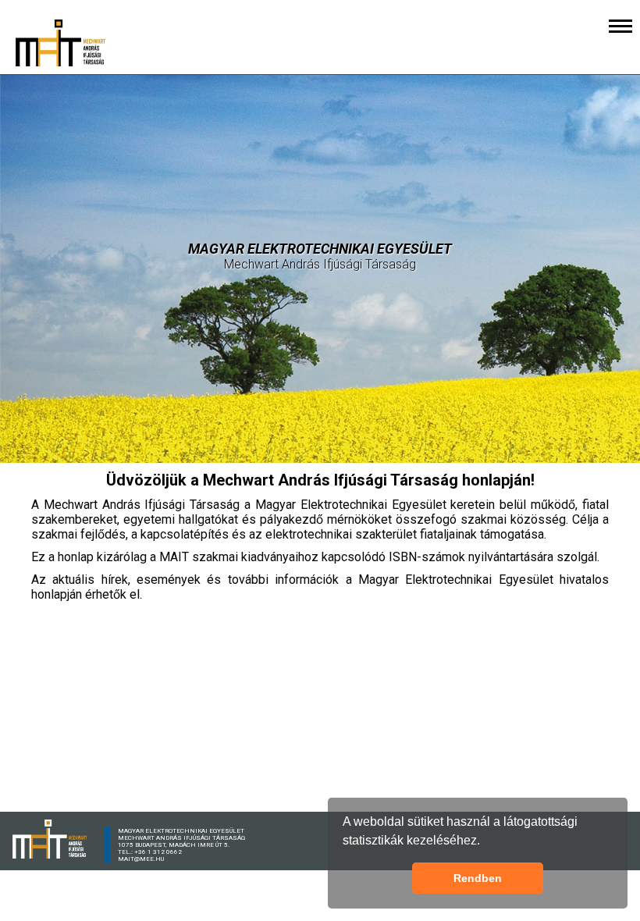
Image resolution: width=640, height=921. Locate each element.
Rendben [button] (477, 878)
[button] (485, 842)
